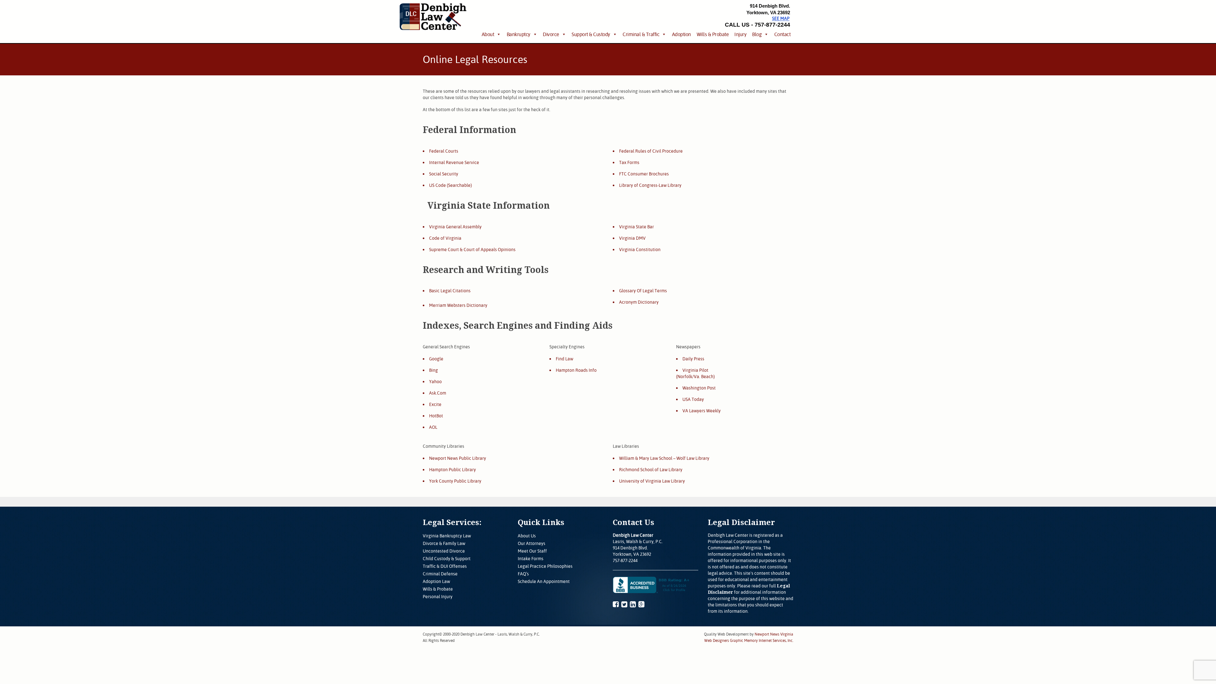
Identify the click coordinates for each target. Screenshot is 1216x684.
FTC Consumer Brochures (644, 174)
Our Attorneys (531, 543)
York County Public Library (455, 481)
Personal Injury (438, 596)
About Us (527, 536)
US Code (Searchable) (450, 185)
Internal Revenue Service (454, 162)
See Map (780, 18)
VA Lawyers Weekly (701, 411)
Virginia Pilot (695, 370)
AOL (433, 427)
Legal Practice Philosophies (545, 566)
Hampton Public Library (452, 469)
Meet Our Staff (532, 551)
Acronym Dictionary (639, 302)
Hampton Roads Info (576, 370)
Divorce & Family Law (444, 543)
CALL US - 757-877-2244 (757, 25)
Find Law (564, 359)
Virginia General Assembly (455, 227)
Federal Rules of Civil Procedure (651, 151)
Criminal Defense (440, 574)
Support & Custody (591, 34)
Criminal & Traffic (641, 34)
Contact (782, 34)
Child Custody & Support (447, 558)
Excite (435, 404)
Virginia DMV (632, 238)
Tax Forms (629, 162)
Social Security (443, 174)
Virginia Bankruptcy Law (447, 536)
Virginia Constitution (640, 249)
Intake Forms (530, 558)
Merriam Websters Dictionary (458, 305)
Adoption (681, 34)
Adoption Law (436, 581)
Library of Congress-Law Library (650, 185)
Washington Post (699, 388)
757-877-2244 (625, 560)
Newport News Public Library (457, 458)
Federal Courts (443, 151)
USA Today (693, 399)
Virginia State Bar (636, 227)
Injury (740, 34)
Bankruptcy (518, 34)
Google (436, 359)
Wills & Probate (713, 34)
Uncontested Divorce (444, 551)
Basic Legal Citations (450, 291)
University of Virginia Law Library (652, 481)
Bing (433, 370)
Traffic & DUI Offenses (445, 566)
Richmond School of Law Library (650, 469)
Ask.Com (437, 393)
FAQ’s (523, 574)
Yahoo (435, 381)
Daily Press (693, 359)
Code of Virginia (445, 238)
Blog (757, 34)
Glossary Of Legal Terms (643, 291)
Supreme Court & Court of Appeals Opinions (472, 249)
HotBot (436, 416)
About (488, 34)
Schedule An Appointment (544, 581)
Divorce (551, 34)
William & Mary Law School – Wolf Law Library (664, 458)
